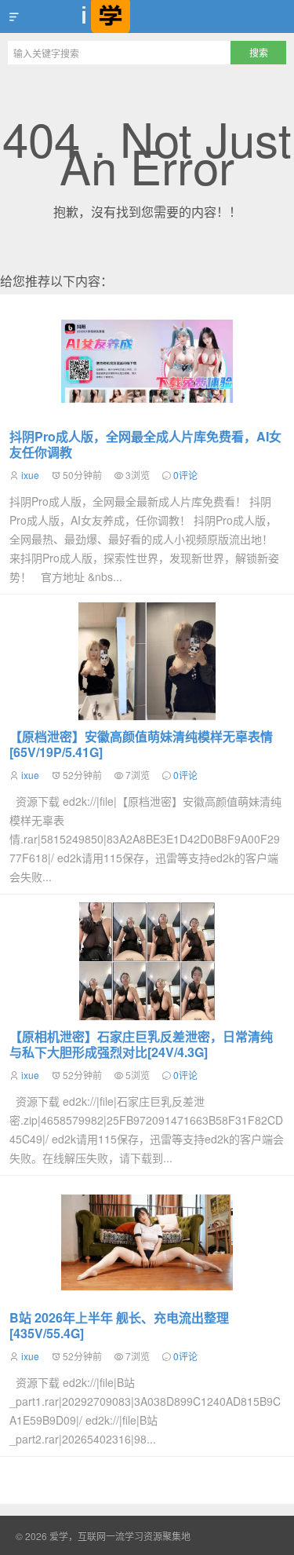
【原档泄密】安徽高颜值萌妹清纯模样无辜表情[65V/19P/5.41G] (141, 744)
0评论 (185, 474)
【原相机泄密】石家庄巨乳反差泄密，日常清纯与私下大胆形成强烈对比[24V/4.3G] (141, 1044)
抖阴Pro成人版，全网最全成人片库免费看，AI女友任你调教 (145, 444)
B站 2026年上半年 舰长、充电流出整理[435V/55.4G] (119, 1325)
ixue (30, 474)
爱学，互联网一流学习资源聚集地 (147, 16)
